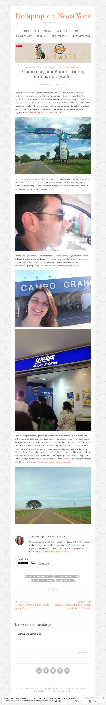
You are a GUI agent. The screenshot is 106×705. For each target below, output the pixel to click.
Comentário (81, 653)
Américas (62, 31)
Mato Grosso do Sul (69, 67)
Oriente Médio (59, 36)
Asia (76, 31)
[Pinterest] (60, 670)
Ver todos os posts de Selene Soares (55, 551)
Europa (41, 36)
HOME (26, 31)
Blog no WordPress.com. (34, 688)
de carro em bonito (43, 581)
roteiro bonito (65, 581)
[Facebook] (46, 670)
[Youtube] (67, 670)
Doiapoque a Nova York (53, 16)
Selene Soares (60, 85)
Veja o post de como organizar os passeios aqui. (49, 462)
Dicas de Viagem (24, 36)
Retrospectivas (81, 36)
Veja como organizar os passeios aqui (44, 112)
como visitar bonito (67, 576)
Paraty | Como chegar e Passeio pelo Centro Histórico (73, 605)
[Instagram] (53, 670)
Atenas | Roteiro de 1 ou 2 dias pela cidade (32, 605)
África (47, 31)
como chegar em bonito (39, 576)
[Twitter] (39, 670)
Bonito (42, 67)
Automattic (64, 691)
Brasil (52, 67)
